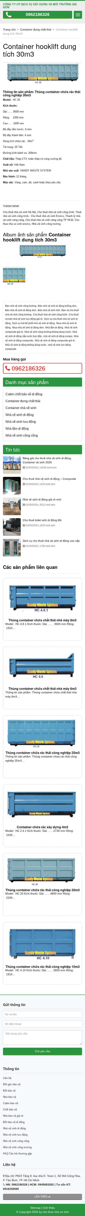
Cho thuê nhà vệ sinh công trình (50, 314)
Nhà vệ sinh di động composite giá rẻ (55, 340)
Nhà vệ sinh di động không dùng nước (25, 345)
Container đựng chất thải (23, 401)
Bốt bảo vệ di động (14, 1122)
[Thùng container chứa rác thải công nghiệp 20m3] (42, 870)
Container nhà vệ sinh (21, 408)
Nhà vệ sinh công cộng (22, 435)
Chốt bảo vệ (10, 1109)
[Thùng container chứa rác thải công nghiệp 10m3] (42, 943)
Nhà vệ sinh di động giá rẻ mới (42, 499)
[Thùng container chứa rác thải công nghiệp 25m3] (42, 733)
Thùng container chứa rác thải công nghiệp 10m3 (43, 966)
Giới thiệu (49, 1207)
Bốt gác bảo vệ (11, 1084)
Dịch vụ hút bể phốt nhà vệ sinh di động (33, 323)
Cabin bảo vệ (10, 1103)
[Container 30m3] (42, 252)
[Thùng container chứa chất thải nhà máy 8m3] (42, 598)
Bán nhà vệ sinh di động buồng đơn (57, 306)
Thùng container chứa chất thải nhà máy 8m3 (42, 620)
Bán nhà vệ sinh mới (49, 310)
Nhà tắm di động (54, 327)
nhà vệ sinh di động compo (57, 336)
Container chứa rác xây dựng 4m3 (42, 827)
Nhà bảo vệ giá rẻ (13, 1115)
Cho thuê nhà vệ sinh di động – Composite (49, 478)
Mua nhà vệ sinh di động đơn (28, 327)
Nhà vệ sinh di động (20, 414)
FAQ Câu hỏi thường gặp (17, 1153)
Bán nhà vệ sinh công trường (20, 306)
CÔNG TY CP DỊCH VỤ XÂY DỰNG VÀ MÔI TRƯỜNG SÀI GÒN (40, 5)
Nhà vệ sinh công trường (17, 1147)
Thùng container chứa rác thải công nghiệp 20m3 (43, 890)
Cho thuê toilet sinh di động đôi (42, 520)
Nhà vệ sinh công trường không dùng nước (48, 332)
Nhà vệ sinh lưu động (21, 421)
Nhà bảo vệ (9, 1096)
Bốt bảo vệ (9, 1090)
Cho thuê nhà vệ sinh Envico (47, 216)
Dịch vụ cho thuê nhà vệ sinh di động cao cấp (51, 540)
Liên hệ (7, 1078)
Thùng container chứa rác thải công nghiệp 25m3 (43, 752)
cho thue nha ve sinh (56, 1211)
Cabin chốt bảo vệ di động (24, 394)
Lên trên (41, 1196)
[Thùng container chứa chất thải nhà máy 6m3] (42, 667)
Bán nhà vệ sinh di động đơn (20, 310)
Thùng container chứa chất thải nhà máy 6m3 (42, 688)
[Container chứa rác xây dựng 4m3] (42, 805)
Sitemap (35, 1207)
